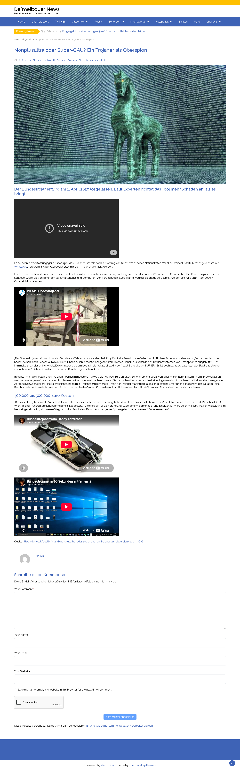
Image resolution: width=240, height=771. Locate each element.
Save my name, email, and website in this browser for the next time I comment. (64, 689)
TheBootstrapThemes (142, 765)
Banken (183, 21)
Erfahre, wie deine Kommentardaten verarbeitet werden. (119, 725)
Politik (98, 21)
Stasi (81, 60)
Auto (197, 21)
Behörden (114, 21)
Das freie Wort (40, 21)
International (137, 21)
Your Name (21, 634)
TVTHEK (60, 21)
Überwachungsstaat (95, 60)
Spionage (73, 60)
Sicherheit (62, 60)
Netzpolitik (161, 21)
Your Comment (23, 589)
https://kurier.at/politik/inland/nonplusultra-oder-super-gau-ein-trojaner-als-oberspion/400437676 (83, 541)
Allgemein (78, 21)
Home (21, 21)
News (39, 556)
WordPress (107, 765)
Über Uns (212, 21)
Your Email (20, 653)
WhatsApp (20, 266)
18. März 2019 (24, 60)
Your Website (22, 671)
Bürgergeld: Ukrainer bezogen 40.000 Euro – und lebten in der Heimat (104, 31)
